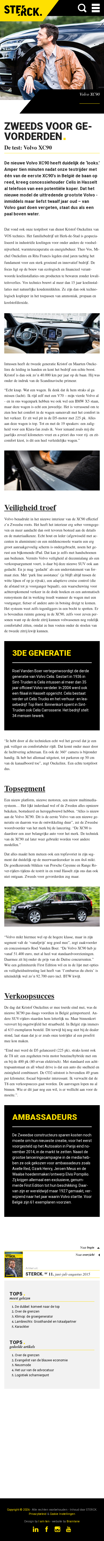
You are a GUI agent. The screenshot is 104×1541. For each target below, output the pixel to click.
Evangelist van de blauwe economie (41, 1360)
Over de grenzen (27, 1311)
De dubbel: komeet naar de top (37, 1307)
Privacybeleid (37, 1514)
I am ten (44, 1521)
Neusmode (23, 1365)
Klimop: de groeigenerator (34, 1316)
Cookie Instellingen (62, 1514)
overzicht (88, 1254)
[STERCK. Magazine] (23, 10)
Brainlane (73, 1521)
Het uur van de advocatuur (34, 1370)
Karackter (22, 1327)
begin (90, 1247)
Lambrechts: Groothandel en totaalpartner (45, 1321)
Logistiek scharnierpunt (32, 1375)
